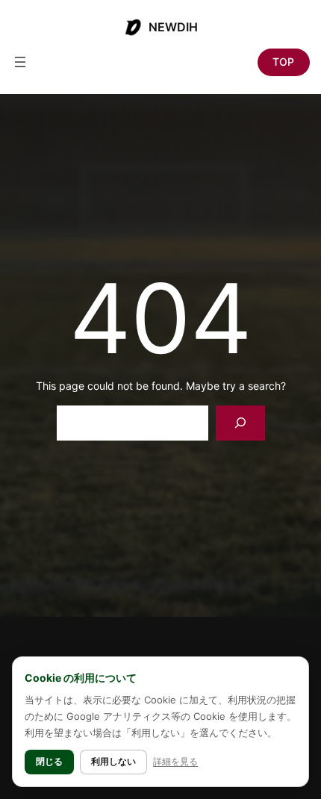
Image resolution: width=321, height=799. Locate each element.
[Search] (240, 423)
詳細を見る (175, 761)
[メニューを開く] (20, 62)
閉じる (49, 761)
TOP (283, 61)
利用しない (113, 761)
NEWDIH (173, 26)
